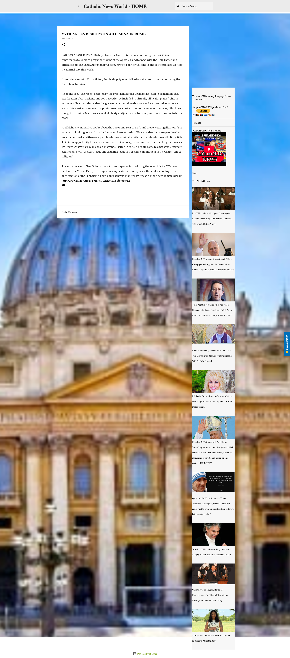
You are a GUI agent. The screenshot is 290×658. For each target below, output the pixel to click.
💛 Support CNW (286, 344)
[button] (63, 45)
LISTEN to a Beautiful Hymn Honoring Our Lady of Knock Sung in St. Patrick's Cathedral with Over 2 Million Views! (212, 218)
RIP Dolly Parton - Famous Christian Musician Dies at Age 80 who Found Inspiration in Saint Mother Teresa (212, 401)
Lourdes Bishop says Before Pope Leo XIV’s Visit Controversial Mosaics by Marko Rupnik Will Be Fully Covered (212, 355)
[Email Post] (63, 186)
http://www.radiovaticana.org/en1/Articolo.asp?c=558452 (96, 180)
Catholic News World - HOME (115, 6)
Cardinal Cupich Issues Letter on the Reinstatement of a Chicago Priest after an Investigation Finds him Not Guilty (210, 595)
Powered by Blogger (147, 653)
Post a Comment (69, 211)
